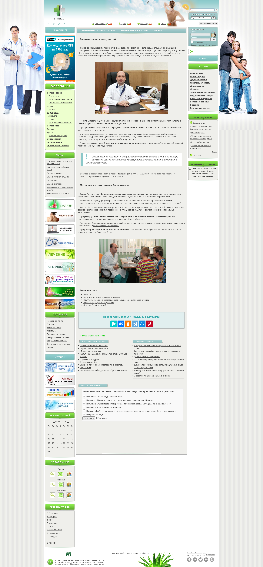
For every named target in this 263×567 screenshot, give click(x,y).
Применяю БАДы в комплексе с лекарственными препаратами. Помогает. (120, 400)
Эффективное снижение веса (94, 348)
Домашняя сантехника (90, 351)
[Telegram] (135, 324)
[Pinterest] (149, 324)
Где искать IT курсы (89, 359)
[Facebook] (189, 561)
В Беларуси (52, 536)
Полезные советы (199, 101)
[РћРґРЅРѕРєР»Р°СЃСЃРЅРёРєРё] (128, 324)
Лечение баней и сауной (94, 305)
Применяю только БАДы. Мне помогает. (105, 396)
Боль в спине (197, 73)
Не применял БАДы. (95, 414)
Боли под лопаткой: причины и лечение (101, 297)
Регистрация (212, 45)
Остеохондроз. (198, 132)
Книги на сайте (54, 327)
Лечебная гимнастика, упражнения (200, 146)
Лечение (194, 89)
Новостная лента (55, 321)
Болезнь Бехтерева (58, 135)
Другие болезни (198, 79)
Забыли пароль (197, 45)
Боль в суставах (54, 184)
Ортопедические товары (58, 344)
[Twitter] (200, 561)
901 (169, 24)
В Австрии (52, 516)
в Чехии (50, 519)
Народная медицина (201, 98)
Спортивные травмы (58, 145)
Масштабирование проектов (94, 345)
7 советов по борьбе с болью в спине (152, 375)
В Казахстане (53, 533)
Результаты (102, 418)
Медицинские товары (57, 340)
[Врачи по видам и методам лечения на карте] (69, 476)
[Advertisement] (135, 436)
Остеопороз (53, 125)
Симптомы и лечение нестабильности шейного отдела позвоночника (116, 300)
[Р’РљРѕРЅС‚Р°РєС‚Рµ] (121, 324)
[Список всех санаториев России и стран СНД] (61, 497)
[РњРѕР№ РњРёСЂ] (142, 324)
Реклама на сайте (118, 553)
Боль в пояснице (55, 173)
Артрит (51, 132)
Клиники (143, 24)
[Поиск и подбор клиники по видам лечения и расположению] (52, 486)
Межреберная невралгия (60, 122)
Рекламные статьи (200, 108)
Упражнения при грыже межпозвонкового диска (201, 137)
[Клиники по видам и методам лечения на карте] (69, 486)
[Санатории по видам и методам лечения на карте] (69, 497)
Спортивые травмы (200, 82)
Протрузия (54, 96)
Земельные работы (89, 362)
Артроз (50, 129)
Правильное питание (57, 334)
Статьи (50, 324)
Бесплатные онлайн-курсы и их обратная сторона (103, 370)
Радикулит (52, 112)
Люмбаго (53, 116)
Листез (52, 109)
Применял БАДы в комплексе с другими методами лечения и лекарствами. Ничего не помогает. (131, 411)
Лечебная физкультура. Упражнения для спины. (201, 127)
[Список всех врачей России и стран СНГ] (60, 476)
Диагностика (197, 86)
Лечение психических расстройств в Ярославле (102, 364)
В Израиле (52, 523)
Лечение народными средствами (98, 302)
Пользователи (100, 24)
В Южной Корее (54, 529)
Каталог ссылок (132, 553)
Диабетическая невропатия (147, 356)
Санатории (61, 490)
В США (50, 526)
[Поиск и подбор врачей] (52, 476)
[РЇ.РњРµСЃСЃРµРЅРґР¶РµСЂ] (113, 324)
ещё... (214, 151)
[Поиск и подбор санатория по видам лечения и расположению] (52, 497)
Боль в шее (52, 180)
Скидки (50, 347)
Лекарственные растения (59, 337)
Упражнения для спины (202, 92)
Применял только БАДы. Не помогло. (103, 407)
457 (150, 24)
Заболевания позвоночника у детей (60, 188)
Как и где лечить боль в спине (58, 168)
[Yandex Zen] (212, 561)
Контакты (150, 553)
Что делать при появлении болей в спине (59, 162)
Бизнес (163, 24)
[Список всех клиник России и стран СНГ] (61, 486)
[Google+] (206, 561)
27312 (110, 24)
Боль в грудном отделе (58, 176)
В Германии (52, 513)
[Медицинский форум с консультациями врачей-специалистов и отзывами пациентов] (60, 371)
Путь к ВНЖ (85, 367)
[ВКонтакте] (195, 561)
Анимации (51, 330)
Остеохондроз (54, 92)
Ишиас (52, 119)
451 (129, 24)
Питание (194, 105)
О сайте (143, 553)
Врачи (124, 24)
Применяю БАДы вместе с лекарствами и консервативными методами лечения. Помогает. (128, 403)
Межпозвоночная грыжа (60, 99)
